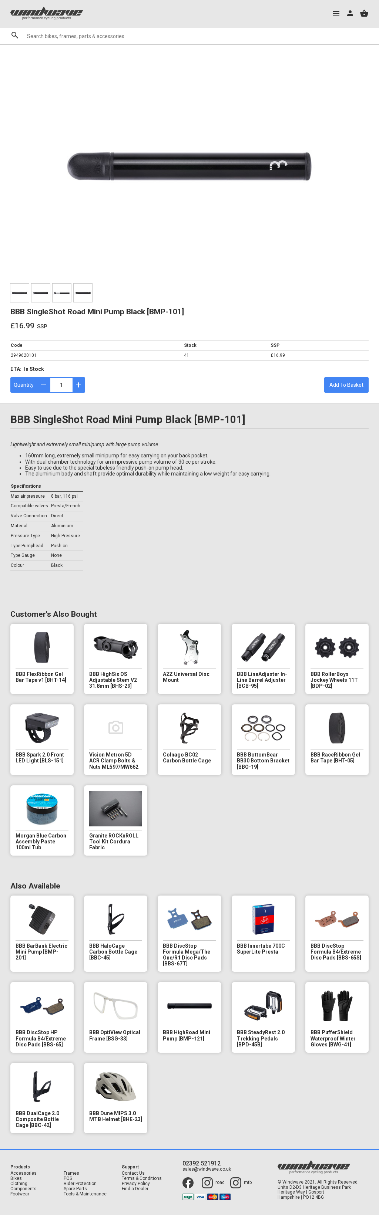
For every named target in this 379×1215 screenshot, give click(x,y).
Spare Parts (75, 1189)
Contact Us (133, 1173)
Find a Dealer (135, 1189)
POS (68, 1178)
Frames (71, 1173)
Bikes (16, 1178)
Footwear (19, 1194)
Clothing (18, 1183)
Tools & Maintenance (85, 1194)
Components (23, 1189)
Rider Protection (80, 1183)
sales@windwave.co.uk (206, 1169)
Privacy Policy (136, 1183)
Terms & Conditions (142, 1178)
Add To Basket (346, 385)
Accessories (23, 1173)
